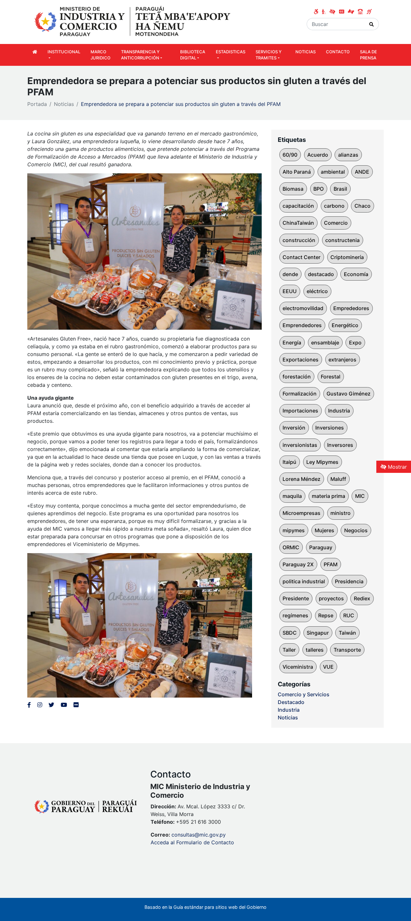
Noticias (64, 104)
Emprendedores (302, 325)
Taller (289, 650)
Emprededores (351, 308)
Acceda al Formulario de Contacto (192, 842)
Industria (339, 410)
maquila (292, 496)
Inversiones (329, 427)
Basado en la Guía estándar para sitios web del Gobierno (205, 907)
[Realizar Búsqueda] (371, 24)
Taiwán (347, 633)
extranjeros (342, 359)
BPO (318, 189)
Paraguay (320, 547)
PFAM (330, 564)
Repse (325, 615)
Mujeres (324, 530)
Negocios (356, 530)
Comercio (336, 223)
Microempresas (301, 513)
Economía (356, 274)
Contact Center (301, 257)
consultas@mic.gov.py (198, 834)
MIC (360, 496)
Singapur (318, 633)
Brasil (340, 189)
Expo (355, 342)
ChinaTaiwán (298, 223)
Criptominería (347, 257)
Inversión (294, 427)
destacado (321, 274)
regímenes (295, 615)
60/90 (290, 155)
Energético (345, 325)
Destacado (291, 702)
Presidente (296, 598)
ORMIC (291, 547)
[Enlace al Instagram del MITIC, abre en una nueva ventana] (39, 704)
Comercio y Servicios (303, 694)
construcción (299, 240)
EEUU (290, 291)
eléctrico (317, 291)
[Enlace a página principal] (133, 21)
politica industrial (304, 581)
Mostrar (396, 467)
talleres (315, 650)
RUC (348, 615)
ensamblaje (325, 342)
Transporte (347, 650)
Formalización (300, 393)
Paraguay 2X (298, 564)
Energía (292, 342)
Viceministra (298, 667)
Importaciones (300, 410)
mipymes (294, 530)
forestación (297, 376)
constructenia (342, 240)
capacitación (298, 206)
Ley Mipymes (322, 462)
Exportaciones (301, 359)
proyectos (331, 598)
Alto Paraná (297, 172)
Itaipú (289, 462)
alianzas (348, 155)
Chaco (362, 206)
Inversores (340, 445)
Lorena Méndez (301, 479)
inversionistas (300, 445)
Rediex (362, 598)
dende (290, 274)
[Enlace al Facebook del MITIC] (29, 704)
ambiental (333, 172)
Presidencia (349, 581)
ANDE (362, 172)
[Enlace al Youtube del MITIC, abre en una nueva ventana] (64, 704)
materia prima (328, 496)
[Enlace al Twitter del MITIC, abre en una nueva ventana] (51, 704)
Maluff (338, 479)
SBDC (290, 633)
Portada (37, 104)
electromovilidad (303, 308)
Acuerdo (317, 155)
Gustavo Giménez (349, 393)
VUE (328, 667)
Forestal (330, 376)
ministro (340, 513)
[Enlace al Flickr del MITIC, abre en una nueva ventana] (76, 704)
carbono (334, 206)
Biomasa (293, 189)
